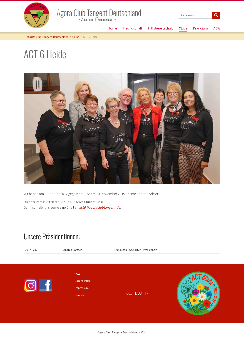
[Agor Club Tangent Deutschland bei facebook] (45, 285)
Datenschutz (82, 280)
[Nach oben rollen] (236, 334)
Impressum (82, 288)
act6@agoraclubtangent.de (99, 207)
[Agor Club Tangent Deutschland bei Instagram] (30, 285)
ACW (77, 273)
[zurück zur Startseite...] (36, 15)
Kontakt (80, 295)
